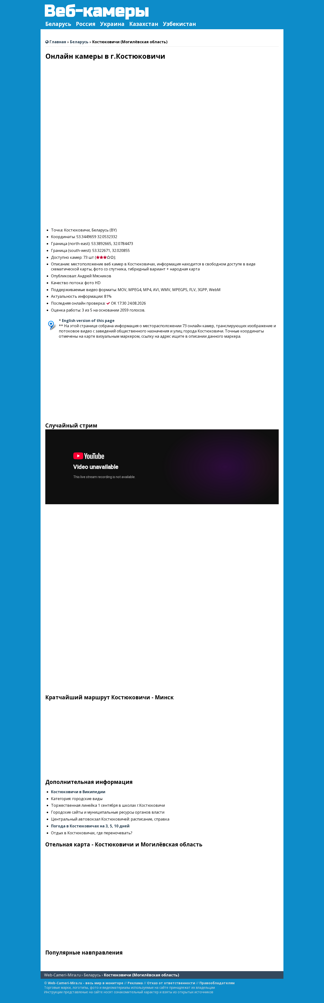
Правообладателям (217, 983)
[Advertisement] (162, 190)
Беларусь (58, 24)
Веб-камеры (96, 11)
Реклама (135, 983)
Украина (112, 24)
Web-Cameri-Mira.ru (62, 975)
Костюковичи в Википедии (78, 791)
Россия (85, 24)
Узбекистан (179, 24)
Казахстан (143, 24)
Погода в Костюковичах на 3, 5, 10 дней (90, 826)
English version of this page (88, 320)
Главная (57, 41)
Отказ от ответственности (171, 983)
